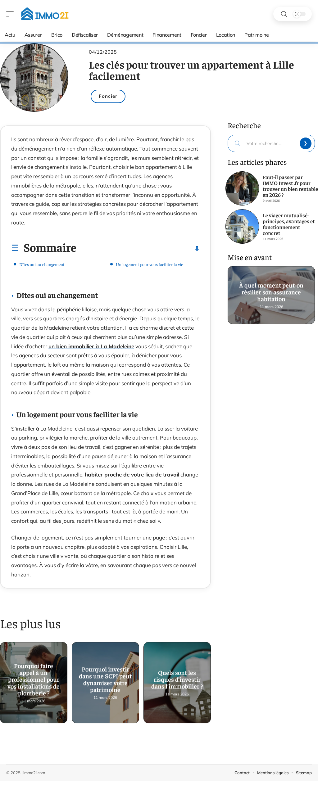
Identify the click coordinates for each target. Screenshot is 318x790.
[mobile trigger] (11, 14)
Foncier (108, 96)
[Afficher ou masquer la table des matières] (138, 248)
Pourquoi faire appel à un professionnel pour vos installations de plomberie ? (33, 679)
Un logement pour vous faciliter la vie (149, 264)
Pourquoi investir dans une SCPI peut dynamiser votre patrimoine (105, 680)
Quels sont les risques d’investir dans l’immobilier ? (177, 679)
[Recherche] (283, 14)
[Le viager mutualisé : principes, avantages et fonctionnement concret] (242, 226)
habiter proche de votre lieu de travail (132, 474)
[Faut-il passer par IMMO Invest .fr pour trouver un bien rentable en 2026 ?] (242, 188)
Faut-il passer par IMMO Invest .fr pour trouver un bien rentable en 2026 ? (290, 186)
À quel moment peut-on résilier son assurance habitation (271, 292)
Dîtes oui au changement (42, 264)
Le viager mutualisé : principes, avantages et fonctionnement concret (289, 224)
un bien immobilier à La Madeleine (91, 346)
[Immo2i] (45, 14)
